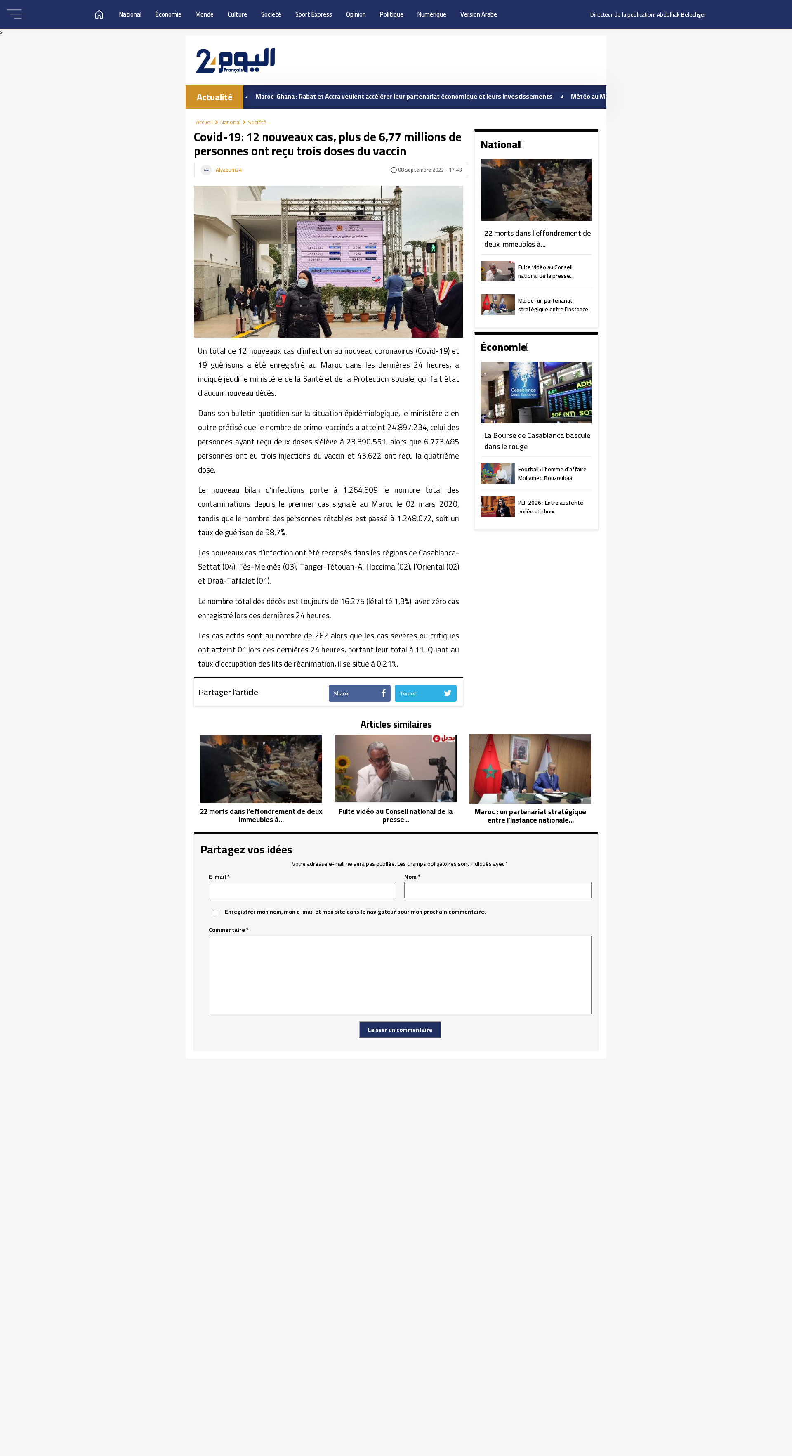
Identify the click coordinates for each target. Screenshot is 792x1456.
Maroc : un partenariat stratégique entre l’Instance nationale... (553, 305)
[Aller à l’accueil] (235, 60)
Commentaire (229, 930)
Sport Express (313, 14)
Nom (412, 876)
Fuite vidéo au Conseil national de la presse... (546, 272)
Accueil (204, 122)
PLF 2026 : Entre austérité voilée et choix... (550, 508)
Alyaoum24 (229, 170)
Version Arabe (478, 14)
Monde (205, 14)
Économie (169, 14)
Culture (237, 14)
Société (271, 14)
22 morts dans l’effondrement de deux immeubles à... (537, 238)
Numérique (431, 14)
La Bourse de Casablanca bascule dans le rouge (537, 441)
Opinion (356, 14)
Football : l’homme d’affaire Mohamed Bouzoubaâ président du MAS (552, 474)
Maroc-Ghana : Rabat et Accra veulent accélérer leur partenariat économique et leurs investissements (358, 96)
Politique (391, 14)
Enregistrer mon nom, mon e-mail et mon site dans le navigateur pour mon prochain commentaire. (355, 911)
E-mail (219, 876)
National (130, 14)
